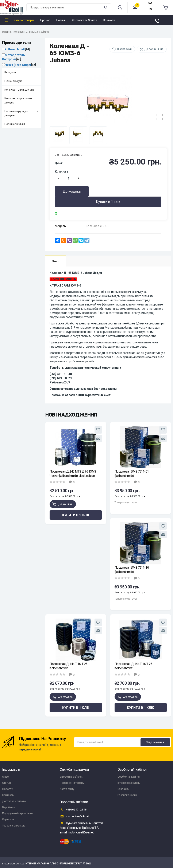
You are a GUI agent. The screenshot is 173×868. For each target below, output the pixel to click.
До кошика (72, 191)
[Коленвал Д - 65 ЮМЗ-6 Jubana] (108, 99)
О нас (5, 776)
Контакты (8, 795)
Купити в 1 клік (108, 202)
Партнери (8, 819)
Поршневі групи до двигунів (15, 113)
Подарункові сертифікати (18, 813)
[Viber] (69, 240)
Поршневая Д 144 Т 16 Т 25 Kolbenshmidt (68, 666)
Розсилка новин (127, 795)
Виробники (8, 807)
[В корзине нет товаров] (165, 7)
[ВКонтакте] (57, 240)
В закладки (124, 49)
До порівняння (153, 49)
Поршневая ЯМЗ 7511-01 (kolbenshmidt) (132, 474)
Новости (7, 788)
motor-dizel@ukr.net (77, 816)
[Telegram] (86, 240)
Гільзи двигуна (13, 81)
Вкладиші (10, 72)
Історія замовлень (129, 782)
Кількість (61, 171)
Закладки (123, 788)
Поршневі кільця (14, 124)
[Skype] (81, 240)
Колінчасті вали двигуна (19, 89)
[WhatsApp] (75, 240)
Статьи (6, 782)
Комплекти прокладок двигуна (18, 100)
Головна (6, 31)
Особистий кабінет (129, 776)
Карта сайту (67, 788)
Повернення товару (72, 782)
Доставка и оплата (14, 801)
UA (150, 2)
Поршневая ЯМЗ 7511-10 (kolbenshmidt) (132, 570)
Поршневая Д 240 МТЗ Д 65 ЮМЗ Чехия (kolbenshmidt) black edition (73, 474)
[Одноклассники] (63, 240)
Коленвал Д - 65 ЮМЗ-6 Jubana (31, 31)
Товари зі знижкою (13, 825)
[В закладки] (98, 430)
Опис (55, 261)
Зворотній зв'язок (71, 776)
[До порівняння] (98, 438)
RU (150, 8)
